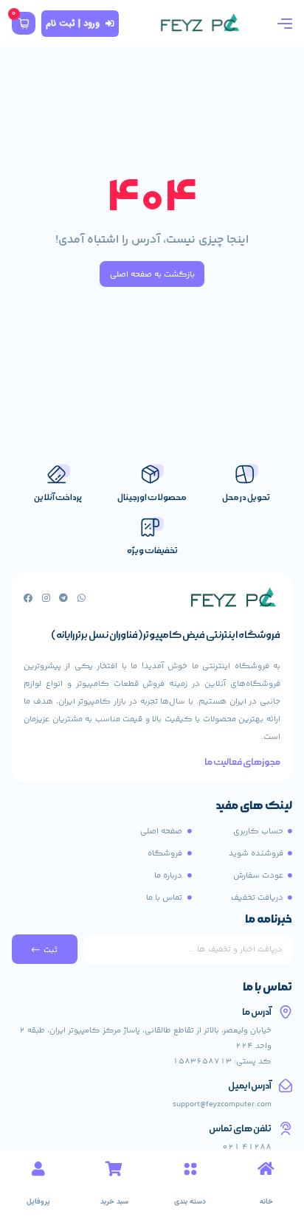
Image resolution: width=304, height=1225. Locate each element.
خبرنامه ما (268, 920)
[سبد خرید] (114, 1169)
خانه (266, 1201)
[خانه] (266, 1169)
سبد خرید (114, 1201)
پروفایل (38, 1201)
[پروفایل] (38, 1169)
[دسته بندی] (190, 1169)
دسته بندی (190, 1201)
